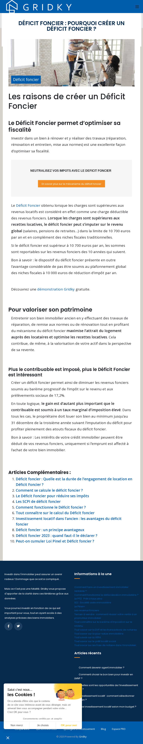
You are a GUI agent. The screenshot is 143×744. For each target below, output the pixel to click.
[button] (7, 737)
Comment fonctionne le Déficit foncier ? (51, 507)
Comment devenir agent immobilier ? (101, 667)
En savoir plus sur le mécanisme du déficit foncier (71, 184)
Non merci (17, 725)
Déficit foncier (26, 79)
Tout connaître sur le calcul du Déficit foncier (55, 512)
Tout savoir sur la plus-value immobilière (98, 633)
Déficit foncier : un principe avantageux (50, 529)
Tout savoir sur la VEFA (87, 637)
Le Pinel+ (79, 606)
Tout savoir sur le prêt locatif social (95, 641)
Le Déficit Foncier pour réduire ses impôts (52, 496)
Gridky (83, 736)
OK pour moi (69, 725)
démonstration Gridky (56, 289)
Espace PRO (118, 729)
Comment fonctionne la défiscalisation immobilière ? (106, 595)
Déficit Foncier (28, 205)
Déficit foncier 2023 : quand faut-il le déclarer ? (56, 535)
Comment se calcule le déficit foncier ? (49, 490)
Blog (103, 729)
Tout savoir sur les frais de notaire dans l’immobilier (105, 645)
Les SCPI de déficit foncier (38, 501)
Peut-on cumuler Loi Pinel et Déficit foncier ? (55, 541)
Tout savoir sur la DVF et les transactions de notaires (105, 630)
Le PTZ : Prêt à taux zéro (88, 598)
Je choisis (43, 725)
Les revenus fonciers (86, 610)
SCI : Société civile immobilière (92, 602)
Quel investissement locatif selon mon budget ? (107, 706)
